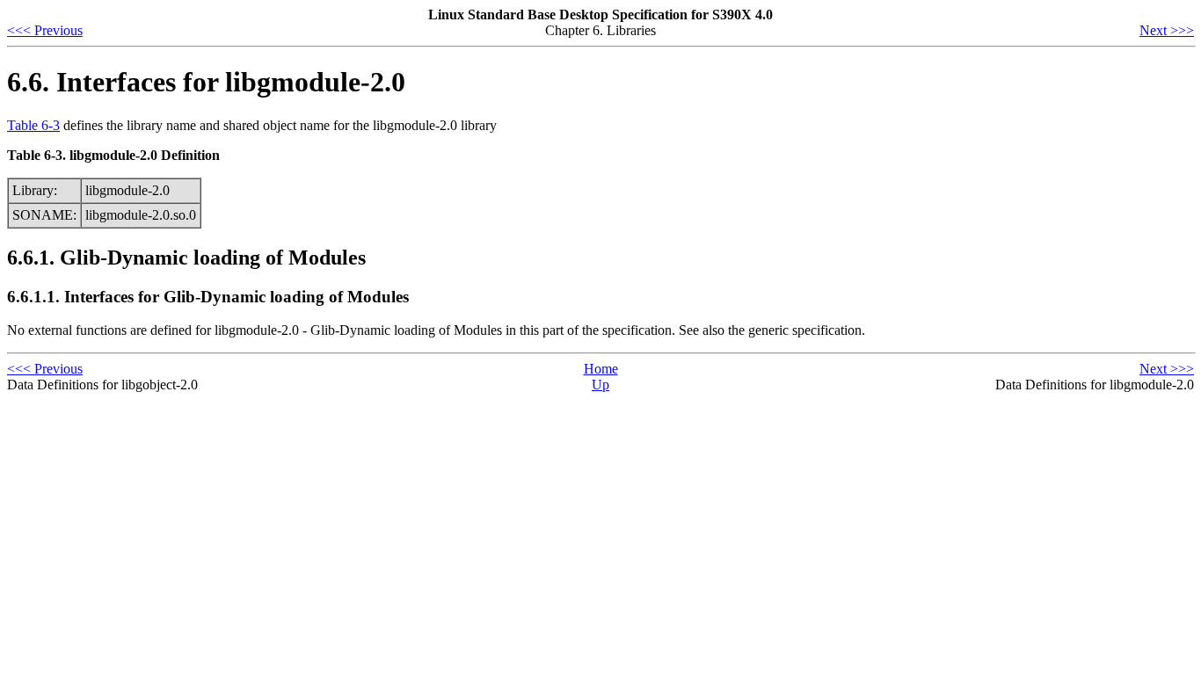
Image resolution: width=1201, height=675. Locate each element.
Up (600, 384)
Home (601, 368)
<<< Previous (45, 30)
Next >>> (1166, 30)
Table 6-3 (33, 125)
